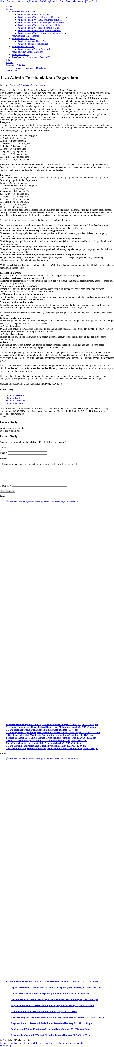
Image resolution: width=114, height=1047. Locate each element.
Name (3, 447)
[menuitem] (60, 6)
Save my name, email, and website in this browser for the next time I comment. (40, 464)
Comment (5, 485)
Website (3, 458)
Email (3, 453)
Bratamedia (40, 85)
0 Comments (25, 85)
